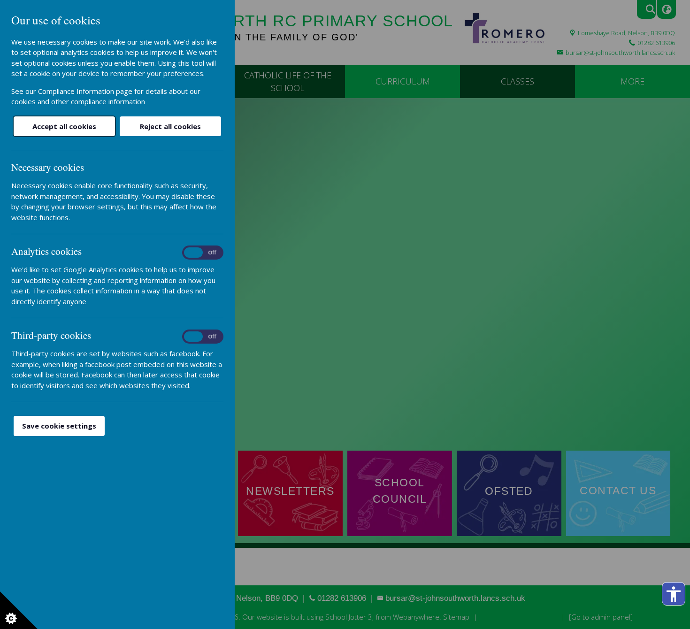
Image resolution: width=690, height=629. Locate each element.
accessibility (673, 594)
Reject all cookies (170, 126)
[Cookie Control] (19, 610)
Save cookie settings (59, 425)
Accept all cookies (64, 126)
